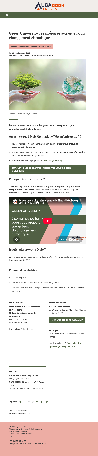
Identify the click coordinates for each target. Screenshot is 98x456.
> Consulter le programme (67, 320)
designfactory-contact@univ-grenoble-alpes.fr (28, 443)
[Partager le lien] (46, 401)
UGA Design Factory (52, 160)
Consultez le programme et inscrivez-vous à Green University (41, 169)
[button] (7, 15)
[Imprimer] (20, 401)
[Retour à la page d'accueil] (49, 6)
